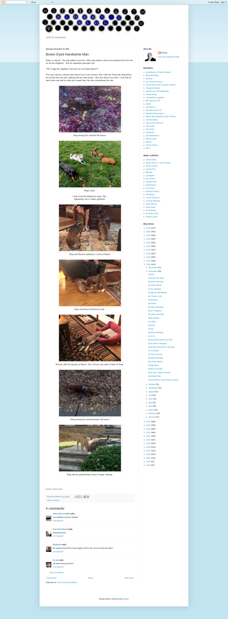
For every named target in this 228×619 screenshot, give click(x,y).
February (152, 413)
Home (90, 578)
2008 (148, 447)
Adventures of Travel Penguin (158, 72)
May (150, 402)
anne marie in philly (61, 514)
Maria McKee (151, 204)
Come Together (154, 289)
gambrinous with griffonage (157, 91)
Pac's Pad (150, 129)
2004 (148, 462)
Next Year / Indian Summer (159, 372)
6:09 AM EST (58, 521)
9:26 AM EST (58, 552)
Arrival (151, 329)
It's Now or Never (155, 354)
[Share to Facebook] (85, 496)
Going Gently (151, 94)
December (153, 267)
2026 (148, 228)
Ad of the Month (154, 285)
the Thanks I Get (155, 296)
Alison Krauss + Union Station (158, 163)
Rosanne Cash (152, 213)
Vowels (151, 274)
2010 (148, 440)
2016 (148, 264)
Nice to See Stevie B (154, 123)
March (151, 410)
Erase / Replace (155, 311)
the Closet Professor (154, 82)
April (150, 406)
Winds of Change (155, 369)
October (152, 384)
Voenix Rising (151, 145)
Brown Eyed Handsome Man (160, 340)
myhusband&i (151, 120)
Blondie (149, 172)
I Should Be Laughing (155, 97)
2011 (148, 436)
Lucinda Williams (153, 201)
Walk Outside (153, 318)
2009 (148, 443)
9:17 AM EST (58, 536)
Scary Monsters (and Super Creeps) (163, 380)
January (152, 417)
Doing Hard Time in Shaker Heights (161, 85)
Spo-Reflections (152, 136)
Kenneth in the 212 (154, 110)
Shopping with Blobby (157, 292)
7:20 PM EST (58, 567)
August (151, 392)
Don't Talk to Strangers (157, 343)
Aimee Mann (151, 160)
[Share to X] (82, 496)
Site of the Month (155, 362)
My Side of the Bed (156, 314)
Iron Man (152, 322)
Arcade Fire (151, 169)
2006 (148, 454)
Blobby (164, 53)
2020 (148, 250)
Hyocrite (151, 325)
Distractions (153, 300)
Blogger (125, 599)
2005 (148, 458)
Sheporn (56, 500)
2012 (148, 432)
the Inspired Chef (153, 101)
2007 (148, 451)
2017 (148, 261)
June (150, 399)
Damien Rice (151, 182)
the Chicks (150, 179)
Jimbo (148, 104)
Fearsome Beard (60, 529)
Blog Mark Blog (152, 75)
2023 (148, 239)
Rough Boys (153, 365)
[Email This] (76, 496)
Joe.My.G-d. (151, 107)
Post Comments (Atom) (67, 582)
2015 (148, 422)
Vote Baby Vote (154, 376)
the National (151, 210)
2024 (148, 235)
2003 (148, 465)
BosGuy (149, 79)
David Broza (151, 185)
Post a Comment (57, 572)
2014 (148, 425)
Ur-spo (56, 560)
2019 (148, 253)
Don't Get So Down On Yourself (161, 347)
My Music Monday (155, 282)
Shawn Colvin (152, 217)
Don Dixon (150, 188)
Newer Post (51, 578)
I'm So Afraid (153, 351)
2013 (148, 429)
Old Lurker (150, 126)
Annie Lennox (152, 166)
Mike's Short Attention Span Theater (161, 116)
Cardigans (150, 175)
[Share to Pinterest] (87, 496)
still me (149, 142)
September (153, 388)
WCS (148, 148)
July (150, 395)
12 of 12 (151, 336)
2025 (148, 232)
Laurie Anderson (153, 198)
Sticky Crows (151, 139)
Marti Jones (151, 207)
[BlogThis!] (79, 496)
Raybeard (57, 544)
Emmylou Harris (152, 191)
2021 (148, 246)
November (153, 271)
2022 (148, 243)
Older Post (129, 578)
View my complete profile (168, 57)
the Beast (152, 303)
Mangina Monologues (155, 113)
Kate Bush (150, 194)
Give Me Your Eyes (156, 278)
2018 (148, 257)
